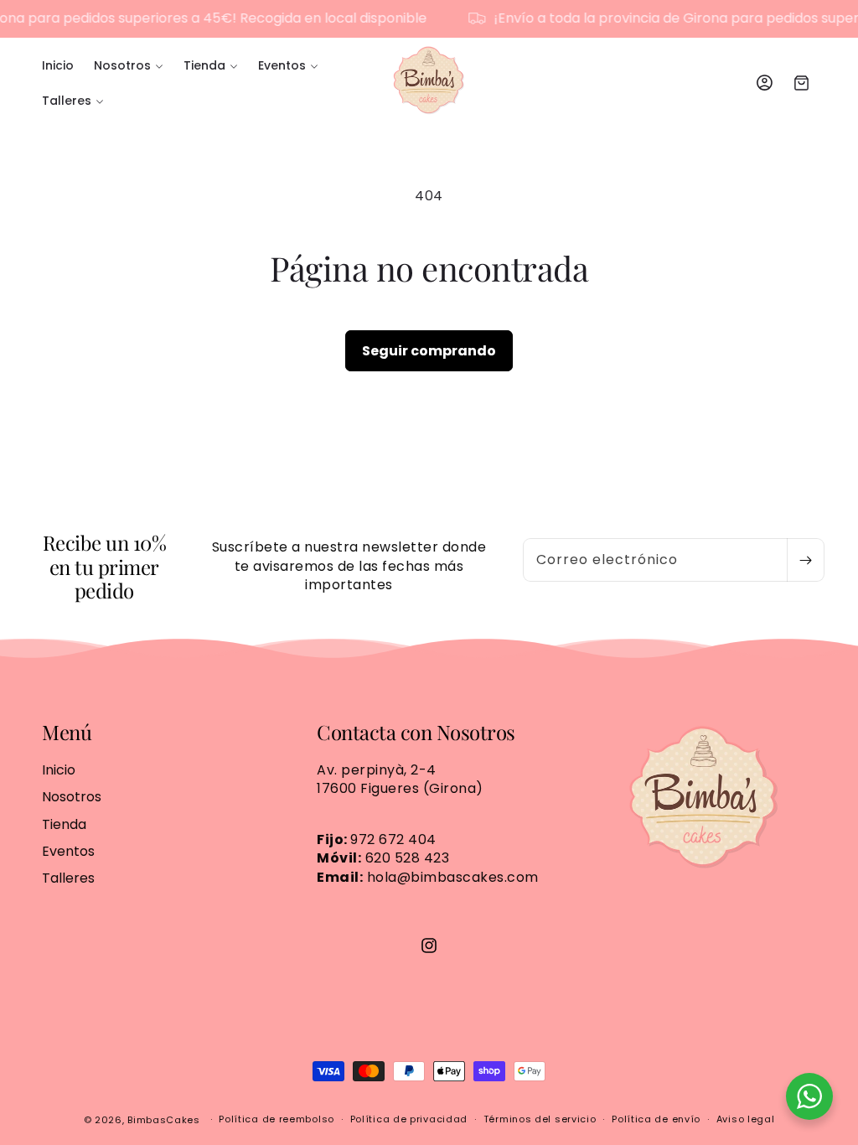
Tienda (64, 824)
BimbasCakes (163, 1120)
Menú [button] (66, 732)
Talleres (68, 878)
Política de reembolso (276, 1119)
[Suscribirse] (805, 560)
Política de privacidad (409, 1119)
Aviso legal (745, 1119)
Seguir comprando (429, 350)
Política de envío (656, 1119)
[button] (128, 65)
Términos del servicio (540, 1119)
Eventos (68, 851)
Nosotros (71, 796)
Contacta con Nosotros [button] (416, 732)
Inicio (58, 770)
